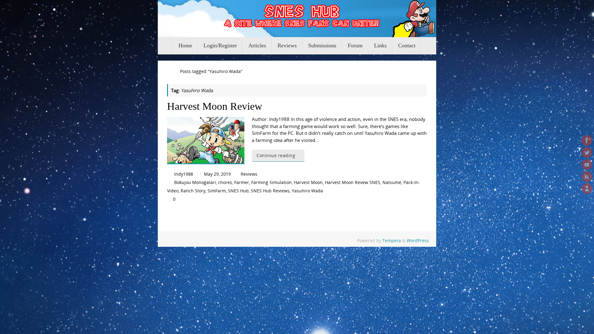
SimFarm (217, 191)
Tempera (391, 240)
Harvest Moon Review (214, 106)
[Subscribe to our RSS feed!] (587, 176)
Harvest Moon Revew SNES (352, 182)
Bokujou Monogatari (195, 182)
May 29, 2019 (217, 174)
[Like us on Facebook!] (587, 140)
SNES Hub (238, 191)
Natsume (391, 182)
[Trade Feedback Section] (587, 188)
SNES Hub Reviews (270, 191)
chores (225, 182)
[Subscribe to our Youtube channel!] (587, 164)
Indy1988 (183, 174)
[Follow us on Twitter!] (587, 152)
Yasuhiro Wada (307, 191)
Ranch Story (193, 191)
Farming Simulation (271, 182)
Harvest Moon (308, 182)
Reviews (249, 174)
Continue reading (275, 155)
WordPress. (418, 240)
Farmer (241, 182)
